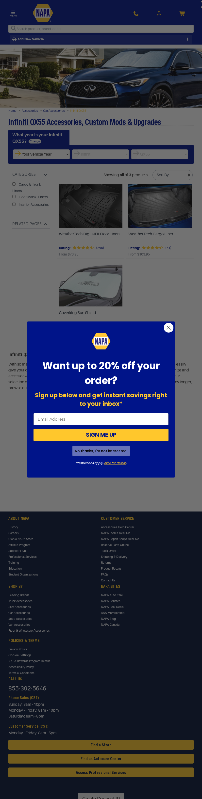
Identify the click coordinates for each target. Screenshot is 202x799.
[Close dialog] (168, 327)
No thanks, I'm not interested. (101, 450)
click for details (115, 463)
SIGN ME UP (101, 435)
